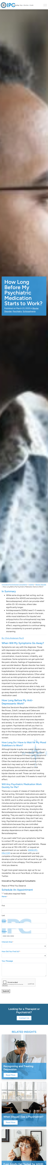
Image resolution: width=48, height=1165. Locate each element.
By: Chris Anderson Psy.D (13, 638)
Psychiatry (17, 311)
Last (3, 915)
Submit (6, 991)
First (3, 906)
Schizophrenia (29, 311)
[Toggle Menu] (45, 5)
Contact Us (24, 1018)
